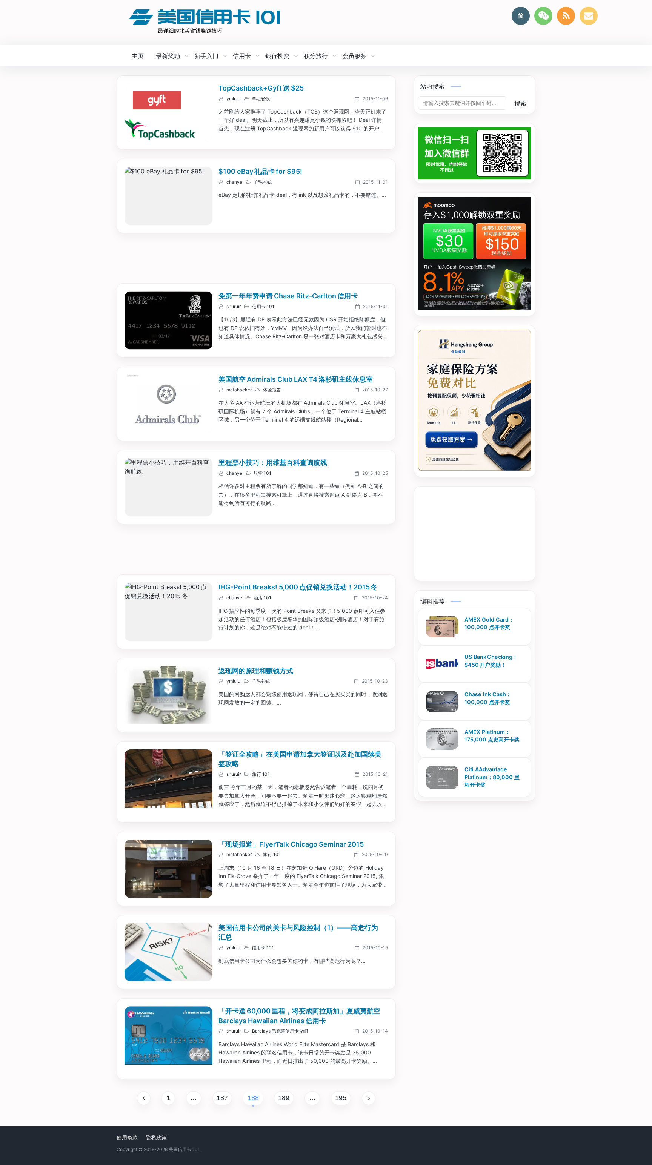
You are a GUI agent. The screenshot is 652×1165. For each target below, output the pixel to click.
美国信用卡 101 (184, 1149)
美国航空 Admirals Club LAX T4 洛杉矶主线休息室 (295, 379)
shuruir (233, 306)
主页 (138, 56)
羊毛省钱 (261, 98)
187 (222, 1098)
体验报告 (272, 390)
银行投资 (277, 56)
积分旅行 (316, 56)
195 (340, 1098)
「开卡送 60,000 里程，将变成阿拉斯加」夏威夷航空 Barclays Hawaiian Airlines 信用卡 (299, 1016)
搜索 (520, 103)
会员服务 (354, 56)
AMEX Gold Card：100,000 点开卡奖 (489, 623)
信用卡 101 (263, 306)
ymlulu (233, 98)
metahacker (239, 390)
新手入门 (206, 56)
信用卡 (242, 56)
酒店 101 (262, 597)
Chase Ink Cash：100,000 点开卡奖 (487, 698)
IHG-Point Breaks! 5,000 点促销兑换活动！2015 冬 (298, 587)
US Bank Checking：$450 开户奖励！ (491, 661)
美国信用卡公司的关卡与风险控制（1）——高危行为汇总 (298, 932)
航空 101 (262, 473)
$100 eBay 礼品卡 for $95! (260, 171)
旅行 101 (261, 774)
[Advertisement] (256, 259)
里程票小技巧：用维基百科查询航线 (272, 463)
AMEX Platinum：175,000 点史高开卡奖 (492, 736)
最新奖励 (168, 56)
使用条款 (127, 1137)
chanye (234, 182)
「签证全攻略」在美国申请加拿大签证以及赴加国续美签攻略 (299, 759)
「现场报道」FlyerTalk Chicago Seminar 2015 (291, 844)
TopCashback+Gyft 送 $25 (261, 88)
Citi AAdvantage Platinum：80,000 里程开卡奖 (492, 777)
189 (283, 1098)
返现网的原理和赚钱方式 (255, 671)
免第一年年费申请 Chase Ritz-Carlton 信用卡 (288, 296)
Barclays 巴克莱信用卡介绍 (280, 1031)
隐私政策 (156, 1137)
